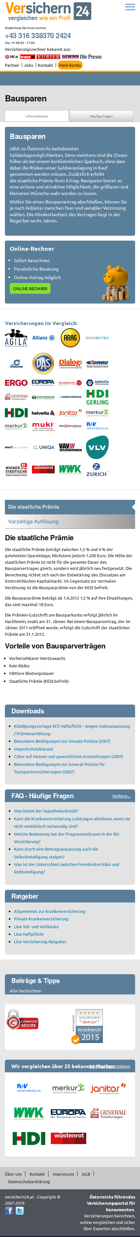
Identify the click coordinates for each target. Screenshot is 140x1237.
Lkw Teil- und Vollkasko (36, 926)
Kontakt (45, 65)
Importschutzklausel (33, 749)
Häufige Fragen (101, 115)
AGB (86, 1174)
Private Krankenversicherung (41, 918)
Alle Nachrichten (25, 990)
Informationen (37, 115)
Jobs (28, 65)
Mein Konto (70, 65)
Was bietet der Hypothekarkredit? (46, 810)
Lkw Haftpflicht (29, 934)
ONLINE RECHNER (30, 288)
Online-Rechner (32, 248)
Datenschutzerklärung (29, 1181)
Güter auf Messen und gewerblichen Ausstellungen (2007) (68, 756)
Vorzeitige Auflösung (33, 521)
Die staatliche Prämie (33, 507)
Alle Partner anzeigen (109, 1066)
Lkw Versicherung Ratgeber (40, 941)
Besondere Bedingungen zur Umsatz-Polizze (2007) (62, 741)
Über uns (13, 1174)
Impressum (63, 1174)
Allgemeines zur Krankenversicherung (50, 911)
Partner (12, 65)
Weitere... (121, 795)
